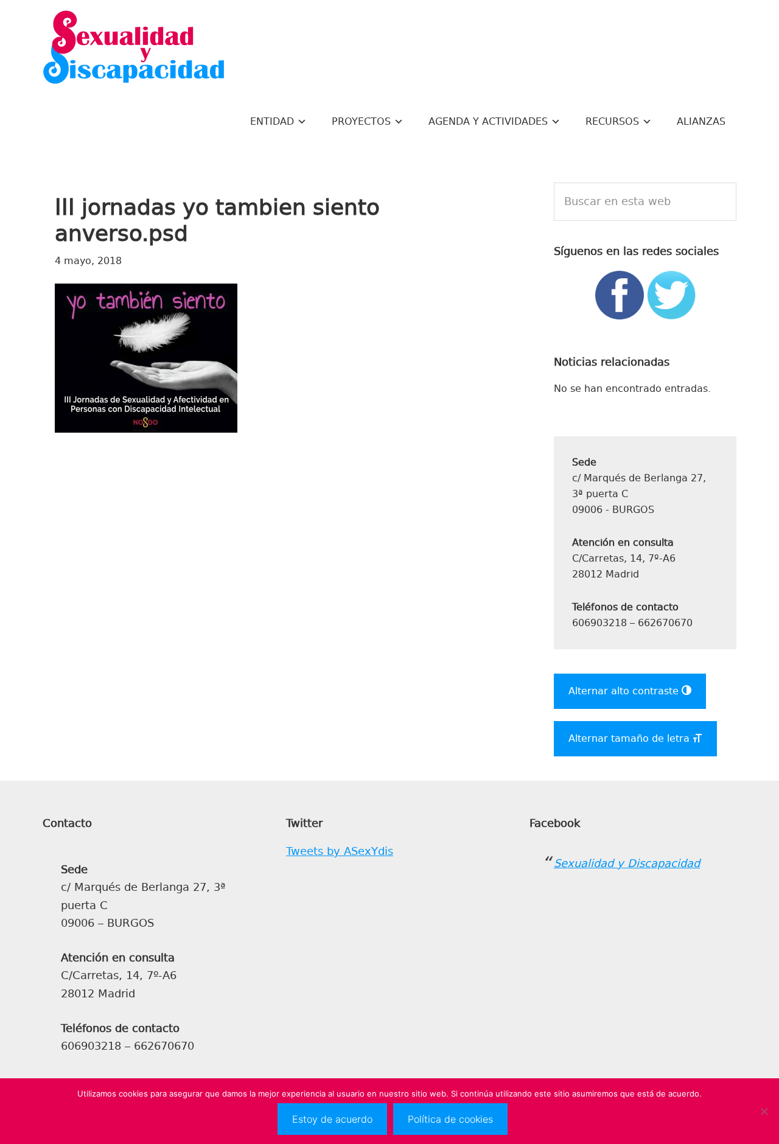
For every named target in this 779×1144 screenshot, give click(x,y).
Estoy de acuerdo (332, 1119)
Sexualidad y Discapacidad (134, 48)
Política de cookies (450, 1119)
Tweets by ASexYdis (339, 851)
